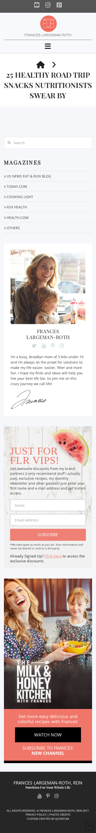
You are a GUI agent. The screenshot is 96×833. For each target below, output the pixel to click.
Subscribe (48, 534)
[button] (48, 46)
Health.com (18, 217)
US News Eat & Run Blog (29, 176)
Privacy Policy (36, 814)
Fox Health (17, 207)
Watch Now (48, 735)
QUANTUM (62, 818)
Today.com (17, 186)
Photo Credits (59, 814)
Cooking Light (20, 196)
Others (13, 228)
